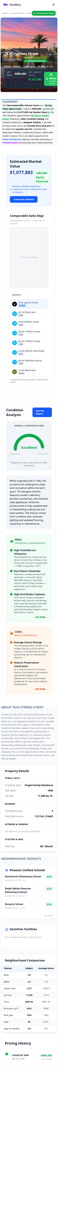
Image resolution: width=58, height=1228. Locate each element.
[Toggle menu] (53, 5)
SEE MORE (41, 617)
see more (48, 915)
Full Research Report (45, 13)
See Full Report (40, 412)
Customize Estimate (23, 199)
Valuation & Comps (17, 13)
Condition (29, 13)
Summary (5, 13)
